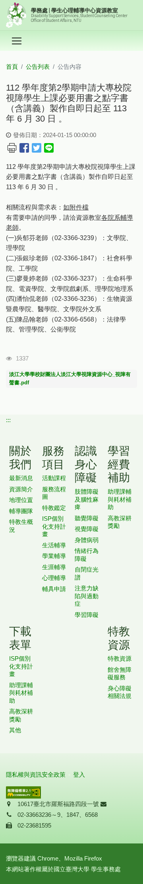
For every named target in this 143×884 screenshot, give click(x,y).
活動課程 (54, 478)
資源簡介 (21, 489)
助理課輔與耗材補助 (119, 499)
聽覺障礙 (87, 518)
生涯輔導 (54, 567)
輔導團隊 (21, 511)
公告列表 (38, 66)
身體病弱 (87, 540)
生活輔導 (54, 545)
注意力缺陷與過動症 (87, 596)
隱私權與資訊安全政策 (36, 774)
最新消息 (21, 478)
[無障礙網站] (23, 791)
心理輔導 (54, 577)
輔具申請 (54, 588)
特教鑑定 (54, 507)
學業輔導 (54, 555)
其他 (15, 730)
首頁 (12, 66)
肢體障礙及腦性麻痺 (87, 499)
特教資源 (119, 658)
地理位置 (21, 499)
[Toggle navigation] (16, 40)
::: (8, 420)
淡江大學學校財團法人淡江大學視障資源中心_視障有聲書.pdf (70, 378)
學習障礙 (87, 614)
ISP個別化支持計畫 (54, 526)
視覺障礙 (87, 528)
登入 (79, 774)
